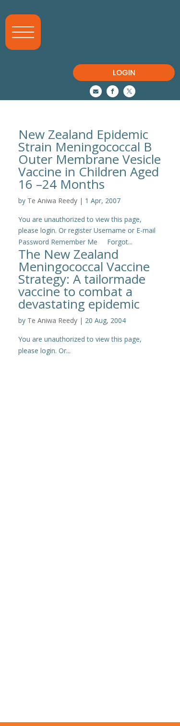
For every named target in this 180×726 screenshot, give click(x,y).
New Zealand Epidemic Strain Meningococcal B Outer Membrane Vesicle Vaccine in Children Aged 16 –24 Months (89, 159)
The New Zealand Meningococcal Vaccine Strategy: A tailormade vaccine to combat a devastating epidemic (84, 278)
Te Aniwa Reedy (52, 200)
